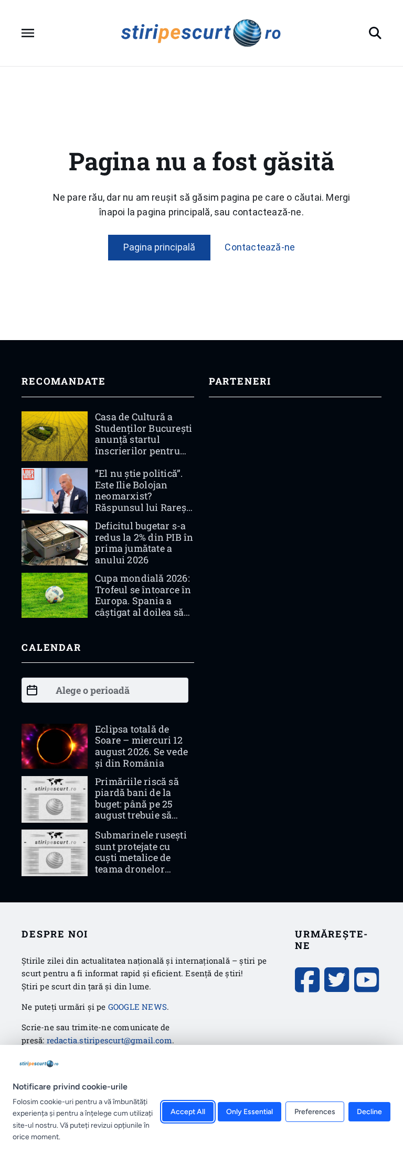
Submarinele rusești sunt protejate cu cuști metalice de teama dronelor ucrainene (141, 857)
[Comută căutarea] (375, 33)
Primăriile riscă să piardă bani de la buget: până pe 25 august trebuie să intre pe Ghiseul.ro (137, 804)
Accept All (188, 1112)
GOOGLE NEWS (137, 1006)
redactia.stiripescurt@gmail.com (109, 1040)
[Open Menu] (28, 33)
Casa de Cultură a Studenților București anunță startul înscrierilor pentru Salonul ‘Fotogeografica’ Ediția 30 (143, 450)
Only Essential (249, 1112)
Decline (369, 1112)
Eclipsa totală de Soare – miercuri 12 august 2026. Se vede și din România (141, 746)
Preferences (314, 1112)
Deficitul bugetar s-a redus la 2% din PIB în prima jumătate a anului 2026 (144, 542)
